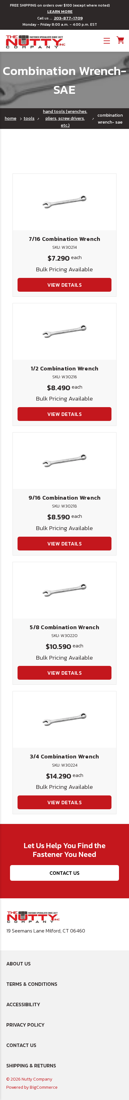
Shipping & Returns (31, 1065)
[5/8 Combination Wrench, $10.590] (64, 590)
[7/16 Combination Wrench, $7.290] (64, 202)
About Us (18, 963)
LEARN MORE (60, 11)
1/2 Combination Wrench (65, 368)
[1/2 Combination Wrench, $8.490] (64, 331)
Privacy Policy (25, 1024)
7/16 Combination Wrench (65, 239)
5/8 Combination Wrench (64, 627)
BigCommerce (44, 1087)
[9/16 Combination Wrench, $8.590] (64, 461)
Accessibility (23, 1004)
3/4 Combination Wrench (64, 756)
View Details (64, 285)
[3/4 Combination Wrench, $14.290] (64, 719)
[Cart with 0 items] (120, 40)
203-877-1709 (68, 18)
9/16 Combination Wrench (64, 497)
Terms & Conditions (31, 984)
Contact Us (64, 873)
